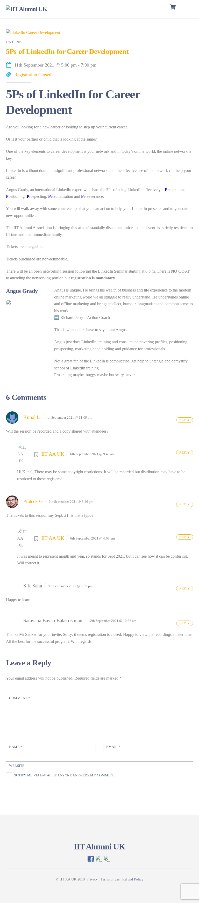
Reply (184, 420)
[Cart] (173, 7)
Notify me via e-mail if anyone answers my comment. (64, 775)
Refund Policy (132, 879)
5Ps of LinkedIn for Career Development (67, 51)
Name (15, 747)
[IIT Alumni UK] (26, 9)
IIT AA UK (52, 454)
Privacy (92, 879)
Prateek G (33, 501)
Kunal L (31, 417)
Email (113, 747)
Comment (19, 698)
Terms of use (110, 879)
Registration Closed (32, 74)
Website (17, 766)
